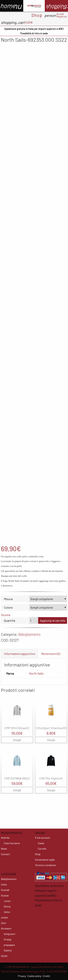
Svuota (5, 615)
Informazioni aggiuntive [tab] (19, 653)
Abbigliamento (29, 634)
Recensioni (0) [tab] (50, 653)
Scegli (17, 740)
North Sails (36, 673)
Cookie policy (34, 976)
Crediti (46, 976)
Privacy (22, 976)
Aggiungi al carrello (52, 620)
